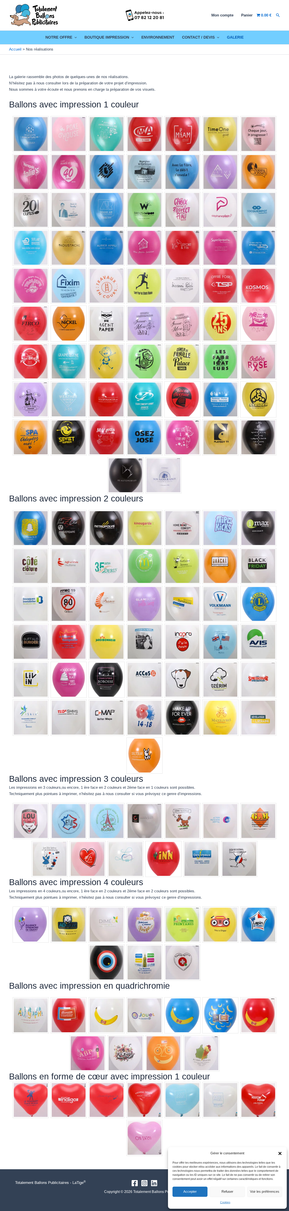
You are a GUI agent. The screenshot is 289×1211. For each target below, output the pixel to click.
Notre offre (58, 37)
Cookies (225, 1202)
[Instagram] (144, 1183)
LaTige (79, 1183)
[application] (74, 37)
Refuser (227, 1191)
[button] (280, 1153)
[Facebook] (134, 1183)
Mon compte (222, 15)
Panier (247, 15)
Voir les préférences (264, 1191)
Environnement (157, 37)
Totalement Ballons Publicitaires (87, 15)
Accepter (190, 1191)
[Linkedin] (154, 1183)
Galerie (235, 37)
